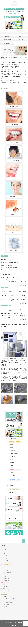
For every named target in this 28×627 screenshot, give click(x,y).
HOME (3, 545)
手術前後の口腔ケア (13, 466)
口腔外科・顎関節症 (13, 453)
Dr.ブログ (4, 557)
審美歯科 (11, 485)
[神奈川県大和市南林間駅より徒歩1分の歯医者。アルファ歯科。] (14, 5)
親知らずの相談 (14, 250)
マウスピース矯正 (14, 142)
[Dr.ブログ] (14, 501)
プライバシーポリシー (13, 519)
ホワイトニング (14, 178)
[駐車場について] (19, 10)
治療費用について (6, 553)
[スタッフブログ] (14, 506)
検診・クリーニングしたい (14, 124)
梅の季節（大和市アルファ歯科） (16, 313)
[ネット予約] (14, 535)
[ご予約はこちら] (14, 20)
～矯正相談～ (4, 259)
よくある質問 (5, 561)
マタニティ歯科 (12, 450)
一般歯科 (11, 444)
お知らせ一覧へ (23, 285)
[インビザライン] (14, 29)
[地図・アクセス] (9, 10)
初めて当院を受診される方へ (8, 598)
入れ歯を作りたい (14, 214)
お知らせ (4, 600)
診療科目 (4, 551)
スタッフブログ (5, 559)
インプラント (14, 232)
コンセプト (4, 547)
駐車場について (5, 606)
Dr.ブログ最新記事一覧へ (21, 303)
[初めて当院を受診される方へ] (14, 428)
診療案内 (4, 549)
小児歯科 (11, 447)
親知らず (11, 459)
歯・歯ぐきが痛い (14, 106)
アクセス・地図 (5, 604)
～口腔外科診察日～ (6, 274)
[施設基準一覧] (14, 529)
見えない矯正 (12, 475)
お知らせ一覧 (11, 516)
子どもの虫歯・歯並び (14, 160)
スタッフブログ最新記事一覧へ (19, 319)
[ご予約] (14, 422)
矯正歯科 (11, 472)
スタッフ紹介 (5, 555)
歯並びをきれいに (14, 196)
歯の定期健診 (12, 492)
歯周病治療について (13, 463)
